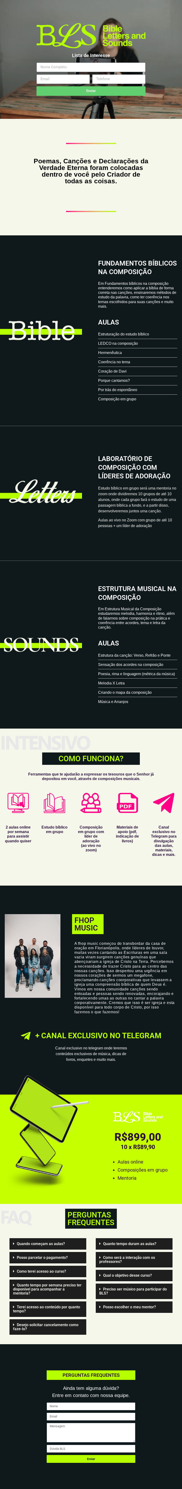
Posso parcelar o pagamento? (42, 1257)
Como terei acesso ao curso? (41, 1271)
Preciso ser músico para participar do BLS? (133, 1291)
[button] (47, 1244)
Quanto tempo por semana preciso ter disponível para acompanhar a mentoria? (47, 1289)
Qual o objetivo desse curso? (127, 1275)
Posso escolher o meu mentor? (129, 1307)
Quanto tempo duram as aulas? (129, 1244)
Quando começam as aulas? (41, 1244)
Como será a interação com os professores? (127, 1259)
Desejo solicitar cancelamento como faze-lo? (45, 1327)
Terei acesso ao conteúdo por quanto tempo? (46, 1309)
